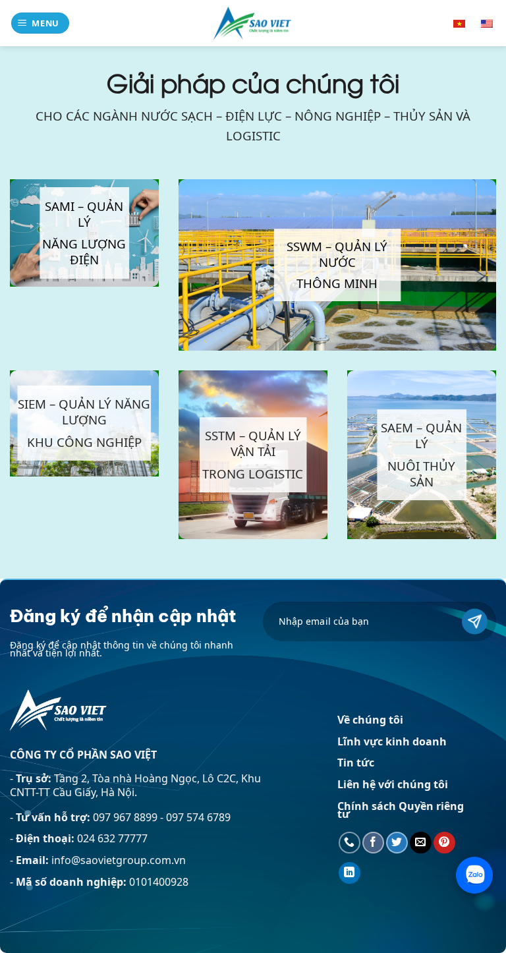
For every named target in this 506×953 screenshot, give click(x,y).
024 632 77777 (112, 838)
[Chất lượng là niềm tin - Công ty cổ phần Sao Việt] (253, 22)
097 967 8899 (126, 817)
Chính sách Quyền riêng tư (400, 810)
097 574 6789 (198, 817)
